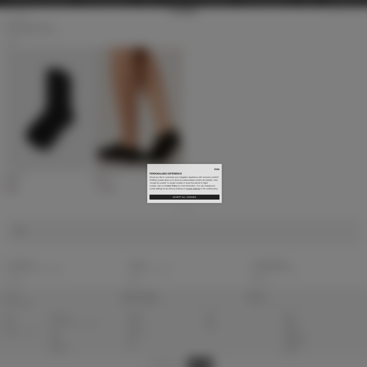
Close (216, 169)
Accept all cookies (184, 197)
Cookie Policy (171, 186)
